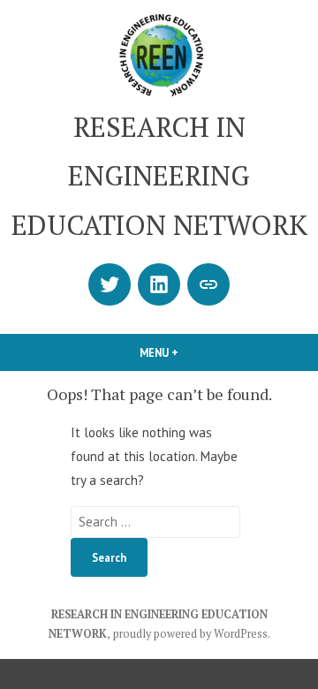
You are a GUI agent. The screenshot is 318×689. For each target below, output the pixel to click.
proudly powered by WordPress (190, 633)
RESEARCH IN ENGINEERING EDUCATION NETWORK (159, 176)
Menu (189, 352)
